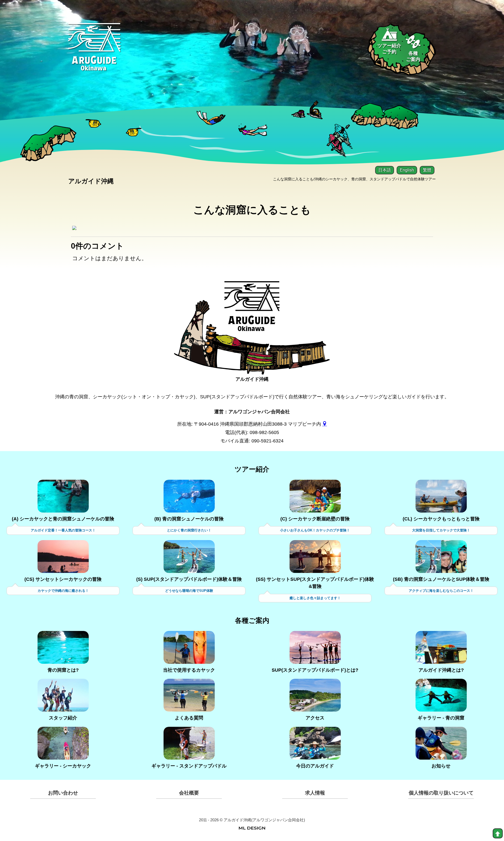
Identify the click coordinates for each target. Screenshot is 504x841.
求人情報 (315, 793)
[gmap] (324, 424)
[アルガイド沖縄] (252, 310)
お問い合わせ (63, 793)
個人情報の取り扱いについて (441, 793)
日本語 (384, 170)
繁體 (427, 170)
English (407, 170)
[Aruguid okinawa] (94, 51)
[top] (498, 833)
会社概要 (189, 793)
